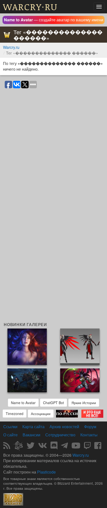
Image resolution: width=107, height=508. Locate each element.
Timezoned (14, 413)
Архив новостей (64, 426)
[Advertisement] (53, 268)
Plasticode (46, 472)
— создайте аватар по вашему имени (53, 20)
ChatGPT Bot (53, 402)
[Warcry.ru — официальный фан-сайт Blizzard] (13, 499)
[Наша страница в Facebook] (97, 447)
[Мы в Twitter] (31, 447)
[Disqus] (53, 153)
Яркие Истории (83, 402)
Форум (90, 426)
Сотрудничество (60, 435)
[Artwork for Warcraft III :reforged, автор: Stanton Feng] (27, 380)
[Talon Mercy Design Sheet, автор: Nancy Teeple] (80, 346)
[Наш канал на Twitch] (87, 447)
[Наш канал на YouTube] (75, 447)
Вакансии (31, 435)
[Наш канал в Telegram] (64, 447)
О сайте (10, 435)
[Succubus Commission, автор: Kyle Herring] (80, 380)
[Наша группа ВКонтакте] (42, 447)
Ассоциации (41, 413)
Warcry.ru (11, 47)
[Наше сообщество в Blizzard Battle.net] (20, 447)
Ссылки (10, 426)
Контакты (89, 435)
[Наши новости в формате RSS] (6, 447)
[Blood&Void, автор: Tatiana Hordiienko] (27, 346)
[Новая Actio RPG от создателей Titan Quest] (67, 413)
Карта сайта (33, 426)
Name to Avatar (23, 402)
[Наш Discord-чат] (54, 447)
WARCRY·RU (30, 6)
